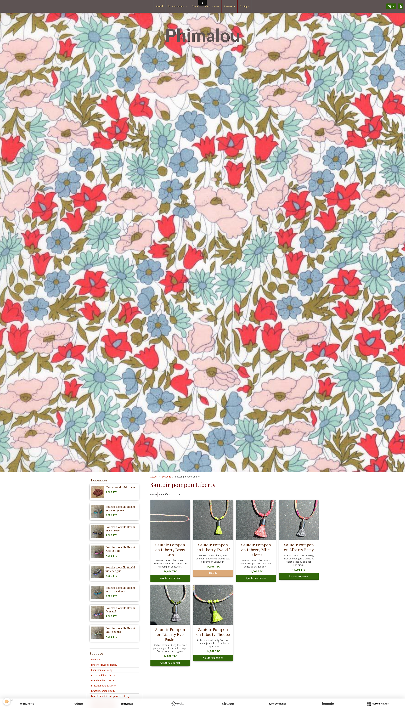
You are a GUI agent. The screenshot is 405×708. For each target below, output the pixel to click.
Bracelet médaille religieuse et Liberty (110, 696)
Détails (213, 573)
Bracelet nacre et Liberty (103, 685)
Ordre (153, 494)
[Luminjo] (328, 703)
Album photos (212, 6)
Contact (196, 6)
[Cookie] (6, 701)
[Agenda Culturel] (378, 703)
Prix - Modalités (176, 6)
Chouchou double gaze (120, 487)
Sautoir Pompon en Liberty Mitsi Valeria (256, 550)
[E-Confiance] (278, 703)
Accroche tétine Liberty (103, 675)
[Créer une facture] (228, 703)
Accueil (159, 6)
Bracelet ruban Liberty (102, 680)
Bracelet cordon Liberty (103, 690)
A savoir (228, 6)
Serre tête (96, 659)
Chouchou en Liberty (101, 669)
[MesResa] (127, 703)
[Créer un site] (27, 703)
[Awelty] (177, 703)
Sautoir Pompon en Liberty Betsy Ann (170, 550)
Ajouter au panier (170, 578)
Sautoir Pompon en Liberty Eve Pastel (170, 634)
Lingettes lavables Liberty (104, 664)
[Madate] (77, 703)
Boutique (244, 6)
